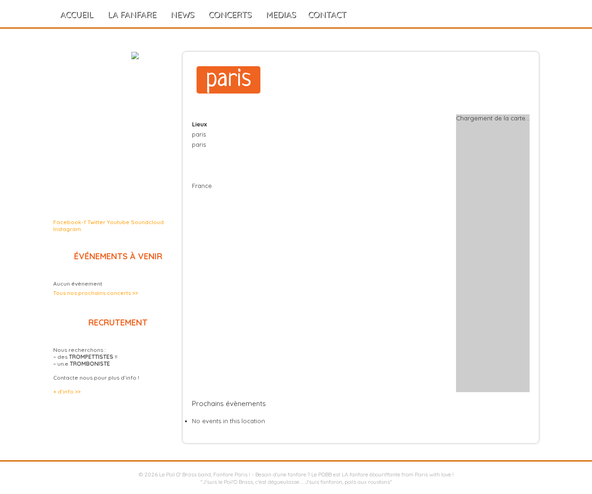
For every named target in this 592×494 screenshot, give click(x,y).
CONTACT (327, 14)
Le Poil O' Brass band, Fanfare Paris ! (204, 474)
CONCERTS (230, 14)
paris (228, 80)
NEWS (182, 14)
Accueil (76, 14)
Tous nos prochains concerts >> (95, 292)
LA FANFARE (132, 14)
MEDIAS (281, 14)
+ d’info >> (66, 391)
